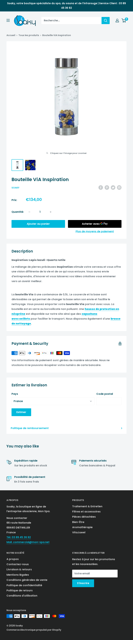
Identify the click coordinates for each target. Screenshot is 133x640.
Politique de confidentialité (24, 585)
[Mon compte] (117, 20)
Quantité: (18, 212)
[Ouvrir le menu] (8, 20)
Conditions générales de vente (26, 580)
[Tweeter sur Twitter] (113, 187)
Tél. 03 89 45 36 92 (18, 537)
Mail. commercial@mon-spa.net (27, 542)
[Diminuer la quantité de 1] (29, 212)
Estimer (21, 412)
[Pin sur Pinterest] (107, 187)
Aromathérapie (82, 527)
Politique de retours (19, 590)
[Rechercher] (106, 20)
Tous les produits (28, 35)
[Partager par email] (119, 187)
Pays (15, 394)
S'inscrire (83, 583)
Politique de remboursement (30, 428)
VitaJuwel (78, 532)
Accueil (10, 35)
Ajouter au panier (38, 224)
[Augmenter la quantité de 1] (50, 212)
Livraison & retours (19, 569)
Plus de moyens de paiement (95, 231)
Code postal (104, 394)
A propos (12, 559)
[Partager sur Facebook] (100, 187)
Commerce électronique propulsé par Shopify (33, 629)
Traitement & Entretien (87, 506)
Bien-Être (78, 522)
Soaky (15, 187)
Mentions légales (17, 575)
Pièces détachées (84, 517)
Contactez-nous (17, 564)
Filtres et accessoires (86, 511)
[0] (124, 20)
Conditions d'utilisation (21, 595)
